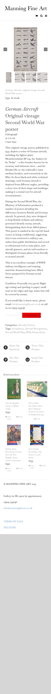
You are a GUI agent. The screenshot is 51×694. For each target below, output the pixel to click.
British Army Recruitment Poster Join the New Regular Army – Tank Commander (13, 455)
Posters (31, 325)
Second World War (15, 332)
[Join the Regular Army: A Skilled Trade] (14, 389)
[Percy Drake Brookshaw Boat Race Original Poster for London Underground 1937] (37, 389)
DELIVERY (10, 527)
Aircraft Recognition (36, 328)
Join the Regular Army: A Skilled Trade (12, 406)
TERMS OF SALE (13, 521)
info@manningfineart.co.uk (18, 508)
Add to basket (31, 315)
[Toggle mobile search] (41, 16)
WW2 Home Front (35, 332)
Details (20, 417)
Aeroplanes (18, 328)
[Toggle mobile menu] (46, 16)
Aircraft (22, 325)
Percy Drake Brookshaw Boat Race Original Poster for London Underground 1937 (36, 409)
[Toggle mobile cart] (36, 16)
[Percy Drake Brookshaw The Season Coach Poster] (37, 435)
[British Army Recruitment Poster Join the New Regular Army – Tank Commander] (14, 435)
